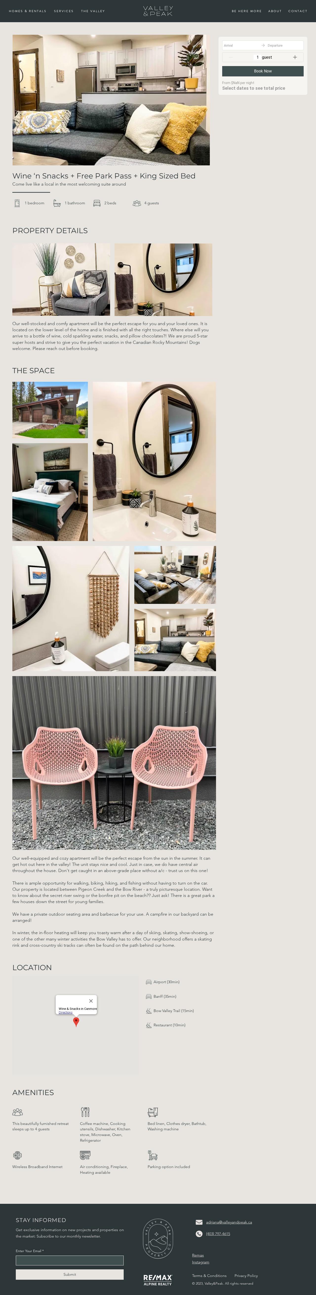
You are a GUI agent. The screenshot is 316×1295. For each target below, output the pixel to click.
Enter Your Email (30, 1251)
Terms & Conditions (209, 1275)
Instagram (200, 1262)
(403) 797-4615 (218, 1233)
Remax (198, 1255)
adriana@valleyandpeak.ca (229, 1222)
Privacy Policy (246, 1275)
